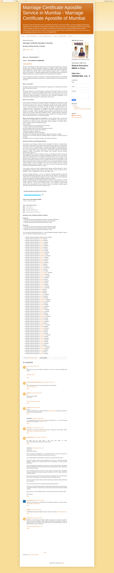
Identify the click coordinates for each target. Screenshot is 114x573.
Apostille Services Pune (62, 511)
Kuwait (41, 242)
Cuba (41, 269)
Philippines (42, 324)
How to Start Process (32, 36)
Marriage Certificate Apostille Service (34, 526)
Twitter (24, 200)
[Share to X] (43, 358)
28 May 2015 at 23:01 (35, 407)
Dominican (42, 276)
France (41, 284)
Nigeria (41, 318)
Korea (41, 302)
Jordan (41, 297)
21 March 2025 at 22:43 (36, 509)
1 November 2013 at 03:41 (33, 366)
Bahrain (42, 245)
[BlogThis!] (42, 358)
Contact (70, 36)
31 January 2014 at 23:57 (36, 392)
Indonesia (42, 287)
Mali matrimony (51, 410)
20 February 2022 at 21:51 (38, 448)
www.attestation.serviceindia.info (33, 212)
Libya (41, 308)
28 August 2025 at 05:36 (37, 518)
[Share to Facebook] (45, 358)
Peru (41, 323)
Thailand (42, 338)
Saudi (41, 247)
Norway (41, 319)
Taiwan (41, 336)
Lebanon (42, 306)
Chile (41, 264)
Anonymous (29, 427)
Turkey (41, 341)
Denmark (42, 274)
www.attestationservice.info (32, 209)
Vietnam (42, 348)
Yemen (41, 350)
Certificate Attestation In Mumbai (33, 401)
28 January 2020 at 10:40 (37, 427)
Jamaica (42, 294)
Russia (41, 329)
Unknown (29, 392)
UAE (41, 238)
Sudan (41, 333)
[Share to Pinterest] (46, 358)
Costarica (42, 267)
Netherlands (42, 316)
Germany (42, 286)
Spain (41, 331)
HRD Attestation (30, 500)
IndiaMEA (29, 509)
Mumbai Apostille (77, 115)
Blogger (62, 563)
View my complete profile (77, 117)
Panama (42, 321)
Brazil (41, 260)
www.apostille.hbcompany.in (32, 210)
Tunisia (41, 340)
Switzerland (42, 335)
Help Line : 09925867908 (60, 36)
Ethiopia (42, 281)
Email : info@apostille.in (45, 36)
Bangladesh (42, 255)
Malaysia (42, 311)
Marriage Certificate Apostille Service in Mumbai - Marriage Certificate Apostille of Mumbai (54, 13)
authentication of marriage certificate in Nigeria (36, 431)
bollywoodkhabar (30, 437)
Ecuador (42, 277)
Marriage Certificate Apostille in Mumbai (82, 108)
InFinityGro (29, 518)
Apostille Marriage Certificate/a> (33, 503)
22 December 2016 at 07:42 (38, 418)
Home (23, 36)
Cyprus (41, 270)
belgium (42, 259)
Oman (41, 244)
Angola (41, 250)
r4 (27, 366)
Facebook (30, 200)
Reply (28, 377)
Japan (41, 296)
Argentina (42, 252)
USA (41, 345)
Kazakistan (42, 301)
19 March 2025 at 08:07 (39, 500)
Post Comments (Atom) (33, 554)
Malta (41, 313)
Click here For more (43, 421)
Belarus (42, 257)
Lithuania (42, 309)
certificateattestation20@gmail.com (34, 382)
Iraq (41, 291)
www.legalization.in (30, 208)
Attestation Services (31, 374)
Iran (41, 289)
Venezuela (42, 346)
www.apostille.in (29, 206)
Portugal (42, 328)
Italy (41, 292)
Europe (41, 282)
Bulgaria (42, 262)
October (76, 107)
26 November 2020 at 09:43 (40, 437)
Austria (41, 254)
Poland (41, 326)
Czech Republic (43, 272)
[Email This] (40, 358)
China (41, 265)
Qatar (41, 240)
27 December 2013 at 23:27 (49, 382)
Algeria (41, 249)
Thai (41, 351)
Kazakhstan (42, 299)
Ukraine (42, 343)
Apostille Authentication (31, 386)
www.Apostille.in (27, 64)
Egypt (41, 279)
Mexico (41, 314)
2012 (74, 105)
